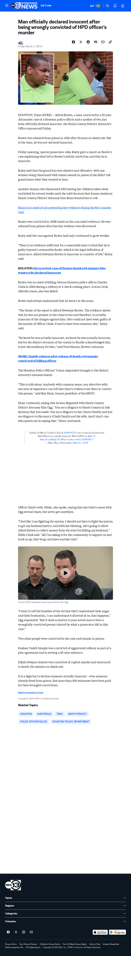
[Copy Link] (110, 42)
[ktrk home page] (13, 885)
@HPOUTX (70, 432)
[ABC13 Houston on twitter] (16, 932)
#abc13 (91, 436)
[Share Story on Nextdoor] (95, 42)
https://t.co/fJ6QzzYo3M (51, 439)
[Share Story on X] (81, 42)
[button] (6, 5)
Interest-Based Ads (111, 944)
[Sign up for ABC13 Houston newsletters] (31, 932)
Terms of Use (94, 944)
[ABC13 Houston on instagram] (23, 932)
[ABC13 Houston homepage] (24, 5)
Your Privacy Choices (28, 944)
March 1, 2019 (80, 442)
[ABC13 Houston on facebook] (8, 932)
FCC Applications (33, 947)
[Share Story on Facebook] (73, 42)
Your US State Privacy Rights (75, 944)
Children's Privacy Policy (50, 944)
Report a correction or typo (30, 692)
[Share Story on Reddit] (88, 42)
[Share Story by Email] (103, 42)
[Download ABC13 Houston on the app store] (100, 932)
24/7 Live (46, 5)
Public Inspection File (14, 947)
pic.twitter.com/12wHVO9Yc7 (78, 439)
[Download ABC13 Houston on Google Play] (117, 932)
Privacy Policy (11, 944)
